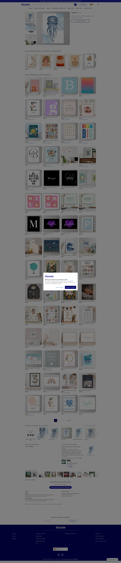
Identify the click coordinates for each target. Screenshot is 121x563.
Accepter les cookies (70, 287)
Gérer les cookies (59, 287)
